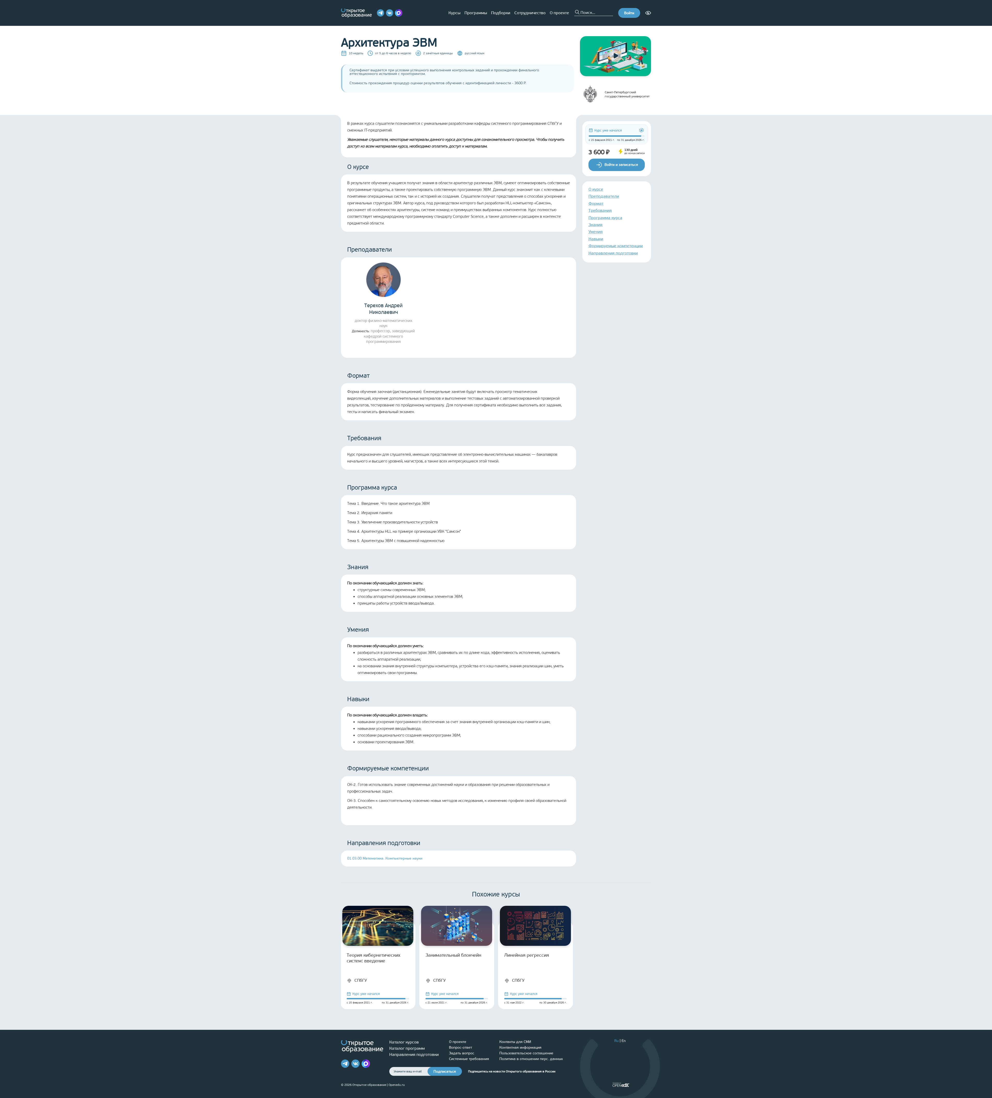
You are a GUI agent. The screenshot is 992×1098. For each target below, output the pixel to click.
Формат (595, 203)
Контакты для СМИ (515, 1042)
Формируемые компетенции (615, 245)
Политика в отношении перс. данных (531, 1059)
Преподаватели (603, 196)
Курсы (454, 12)
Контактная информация (520, 1047)
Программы (475, 12)
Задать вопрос (461, 1053)
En (624, 1041)
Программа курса (605, 217)
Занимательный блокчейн (453, 955)
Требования (600, 210)
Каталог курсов (404, 1042)
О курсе (595, 189)
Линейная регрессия (526, 955)
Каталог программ (407, 1048)
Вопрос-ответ (460, 1047)
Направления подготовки (613, 253)
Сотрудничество (530, 12)
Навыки (595, 238)
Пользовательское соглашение (526, 1053)
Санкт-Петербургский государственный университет (627, 94)
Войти (629, 13)
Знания (595, 224)
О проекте (559, 12)
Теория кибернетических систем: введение (373, 958)
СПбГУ (360, 980)
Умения (595, 231)
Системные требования (469, 1059)
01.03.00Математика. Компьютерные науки (384, 858)
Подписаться (444, 1071)
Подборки (500, 12)
